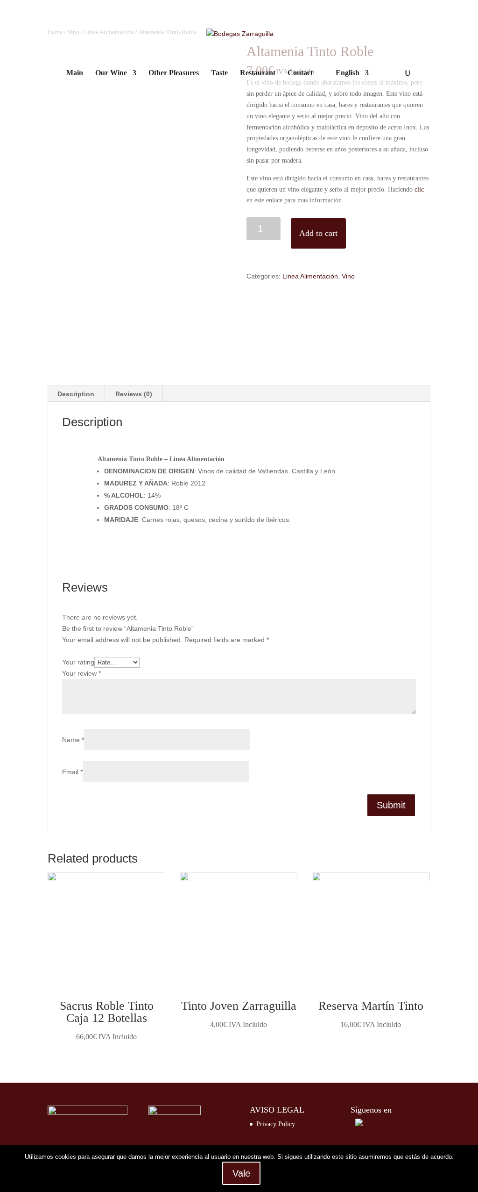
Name (73, 739)
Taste (219, 73)
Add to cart (318, 233)
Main (74, 73)
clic (419, 189)
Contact (300, 73)
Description (75, 394)
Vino (348, 276)
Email (72, 772)
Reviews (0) (133, 394)
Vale (241, 1173)
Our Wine (111, 73)
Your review (81, 673)
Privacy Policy (275, 1124)
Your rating (78, 662)
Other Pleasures (173, 73)
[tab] (76, 394)
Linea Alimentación (310, 276)
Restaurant (257, 73)
